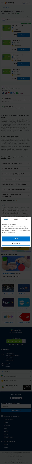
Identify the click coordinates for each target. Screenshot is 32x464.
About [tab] (26, 219)
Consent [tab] (5, 219)
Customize (15, 243)
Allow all (16, 238)
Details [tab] (16, 219)
